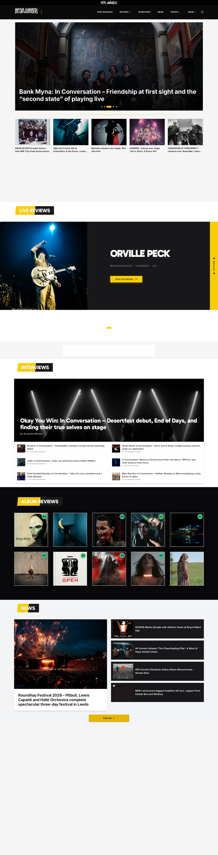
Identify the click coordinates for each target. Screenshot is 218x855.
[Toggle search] (202, 12)
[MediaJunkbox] (26, 11)
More (191, 12)
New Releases (105, 12)
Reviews (124, 12)
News (161, 12)
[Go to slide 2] (104, 107)
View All (107, 718)
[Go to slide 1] (101, 107)
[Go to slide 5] (115, 107)
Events (174, 12)
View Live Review (124, 318)
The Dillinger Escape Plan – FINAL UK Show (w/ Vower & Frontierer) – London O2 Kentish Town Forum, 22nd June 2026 (152, 270)
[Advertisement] (109, 180)
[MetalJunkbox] (109, 3)
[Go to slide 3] (107, 107)
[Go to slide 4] (111, 107)
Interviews (144, 12)
